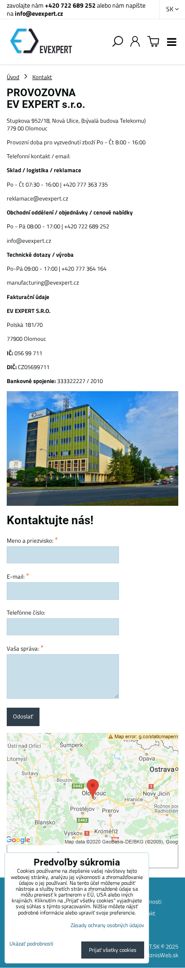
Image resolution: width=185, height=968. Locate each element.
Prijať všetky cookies (113, 950)
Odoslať (23, 716)
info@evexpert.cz (39, 13)
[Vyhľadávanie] (117, 42)
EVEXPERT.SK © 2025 (152, 946)
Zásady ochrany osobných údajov (107, 925)
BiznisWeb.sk (161, 954)
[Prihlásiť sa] (135, 42)
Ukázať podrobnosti (31, 943)
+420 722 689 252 (70, 5)
